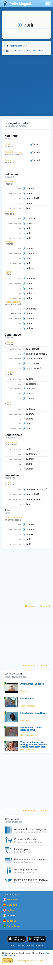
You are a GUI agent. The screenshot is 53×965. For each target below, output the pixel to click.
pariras (29, 328)
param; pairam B (34, 358)
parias (29, 233)
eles (15, 193)
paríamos (30, 218)
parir (35, 144)
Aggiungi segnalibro (18, 45)
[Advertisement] (26, 86)
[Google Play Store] (36, 939)
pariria (29, 449)
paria (28, 228)
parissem (30, 388)
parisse (29, 378)
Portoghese (13, 926)
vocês (10, 193)
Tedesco (11, 920)
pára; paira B (32, 348)
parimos (30, 188)
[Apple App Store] (16, 939)
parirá (29, 298)
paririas (29, 468)
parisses (30, 398)
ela (20, 208)
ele (16, 208)
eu (20, 198)
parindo (37, 160)
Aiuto (12, 945)
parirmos (30, 409)
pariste (29, 268)
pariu (28, 263)
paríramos (31, 308)
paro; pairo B (32, 198)
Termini (30, 945)
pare (28, 207)
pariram (30, 253)
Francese (11, 899)
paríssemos (32, 383)
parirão (29, 283)
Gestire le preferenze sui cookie (30, 960)
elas (19, 193)
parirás (29, 288)
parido (36, 152)
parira (29, 313)
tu (20, 203)
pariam (29, 223)
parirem (30, 413)
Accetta (7, 960)
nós (19, 188)
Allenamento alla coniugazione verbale (26, 50)
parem (29, 193)
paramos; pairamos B (36, 353)
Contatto (21, 945)
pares (29, 203)
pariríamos (31, 453)
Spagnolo (11, 904)
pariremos (31, 278)
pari (28, 258)
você (12, 208)
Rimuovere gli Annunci (37, 606)
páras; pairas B (33, 368)
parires (29, 418)
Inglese (10, 910)
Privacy (39, 945)
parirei (29, 293)
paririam (30, 458)
